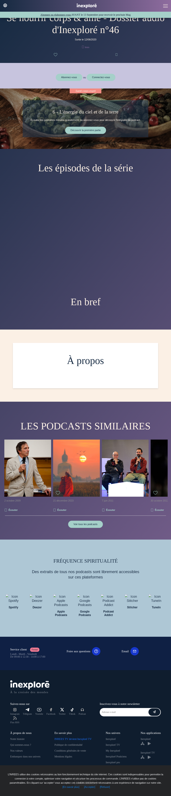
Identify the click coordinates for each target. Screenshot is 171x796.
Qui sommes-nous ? (20, 744)
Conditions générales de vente (70, 750)
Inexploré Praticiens (116, 756)
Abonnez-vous (69, 77)
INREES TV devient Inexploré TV (73, 739)
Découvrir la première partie (85, 130)
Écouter (13, 510)
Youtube (39, 714)
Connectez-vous (101, 77)
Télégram (27, 714)
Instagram (15, 714)
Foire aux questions (78, 651)
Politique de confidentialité (68, 744)
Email (125, 651)
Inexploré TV (113, 744)
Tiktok (72, 714)
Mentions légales (63, 756)
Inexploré (111, 739)
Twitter (62, 714)
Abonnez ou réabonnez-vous (55, 14)
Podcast (82, 714)
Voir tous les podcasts (85, 524)
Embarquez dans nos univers (25, 756)
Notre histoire (17, 739)
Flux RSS (14, 722)
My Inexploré (113, 750)
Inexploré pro (113, 762)
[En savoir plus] (70, 786)
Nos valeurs (16, 750)
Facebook (50, 714)
